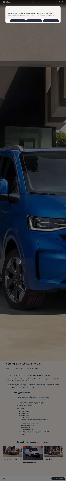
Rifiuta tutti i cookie (34, 20)
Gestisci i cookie (50, 20)
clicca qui (54, 15)
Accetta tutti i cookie (17, 20)
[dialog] (33, 240)
